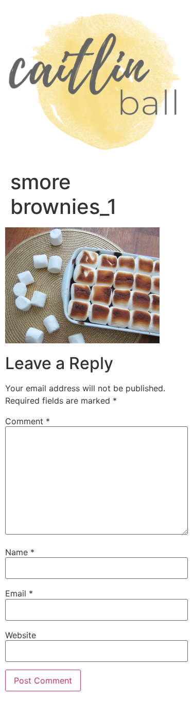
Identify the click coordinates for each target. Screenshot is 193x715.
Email (19, 593)
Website (20, 635)
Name (19, 552)
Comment (27, 421)
